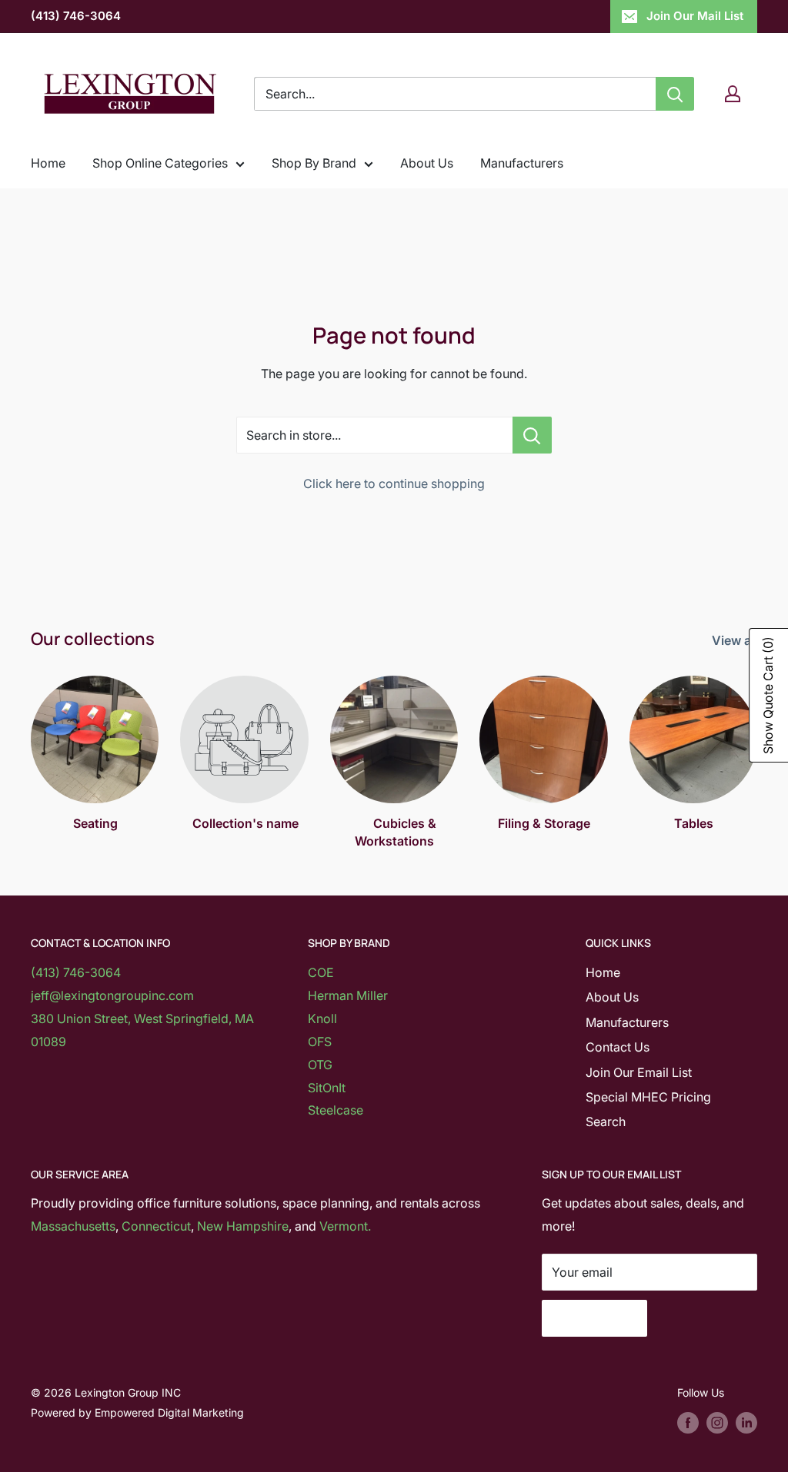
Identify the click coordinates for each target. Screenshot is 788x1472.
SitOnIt (327, 1087)
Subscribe (594, 1318)
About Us (426, 163)
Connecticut (156, 1226)
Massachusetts (73, 1226)
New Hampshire (243, 1226)
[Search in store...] (532, 435)
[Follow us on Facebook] (688, 1423)
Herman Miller (348, 995)
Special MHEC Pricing (648, 1097)
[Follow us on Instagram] (717, 1423)
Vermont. (345, 1226)
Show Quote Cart (768, 695)
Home (48, 163)
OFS (320, 1041)
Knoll (322, 1018)
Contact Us (617, 1047)
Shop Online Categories (160, 163)
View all (736, 640)
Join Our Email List (639, 1072)
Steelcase (335, 1110)
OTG (320, 1064)
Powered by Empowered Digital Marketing (137, 1412)
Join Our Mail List (694, 15)
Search (606, 1121)
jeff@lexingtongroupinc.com (112, 995)
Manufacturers (521, 163)
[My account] (732, 93)
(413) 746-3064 (76, 15)
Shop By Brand (314, 163)
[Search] (675, 94)
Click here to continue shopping (394, 483)
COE (321, 972)
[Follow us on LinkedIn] (746, 1423)
